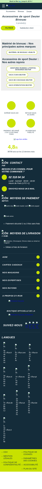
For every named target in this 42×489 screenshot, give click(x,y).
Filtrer (9, 28)
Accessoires (10, 11)
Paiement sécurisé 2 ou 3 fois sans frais (23, 224)
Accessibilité (30, 465)
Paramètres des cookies (30, 459)
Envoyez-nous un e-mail (22, 189)
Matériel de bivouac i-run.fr (22, 52)
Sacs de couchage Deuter (20, 80)
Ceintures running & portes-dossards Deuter (23, 69)
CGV (5, 452)
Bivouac (21, 11)
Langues (8, 337)
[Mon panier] (38, 6)
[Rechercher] (26, 6)
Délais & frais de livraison (16, 247)
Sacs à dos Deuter (17, 75)
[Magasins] (30, 6)
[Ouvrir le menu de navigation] (3, 6)
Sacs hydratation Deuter (20, 85)
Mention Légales (7, 457)
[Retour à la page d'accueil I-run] (11, 6)
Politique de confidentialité (12, 463)
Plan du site (30, 469)
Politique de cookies (30, 453)
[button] (11, 108)
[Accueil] (2, 11)
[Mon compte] (34, 6)
